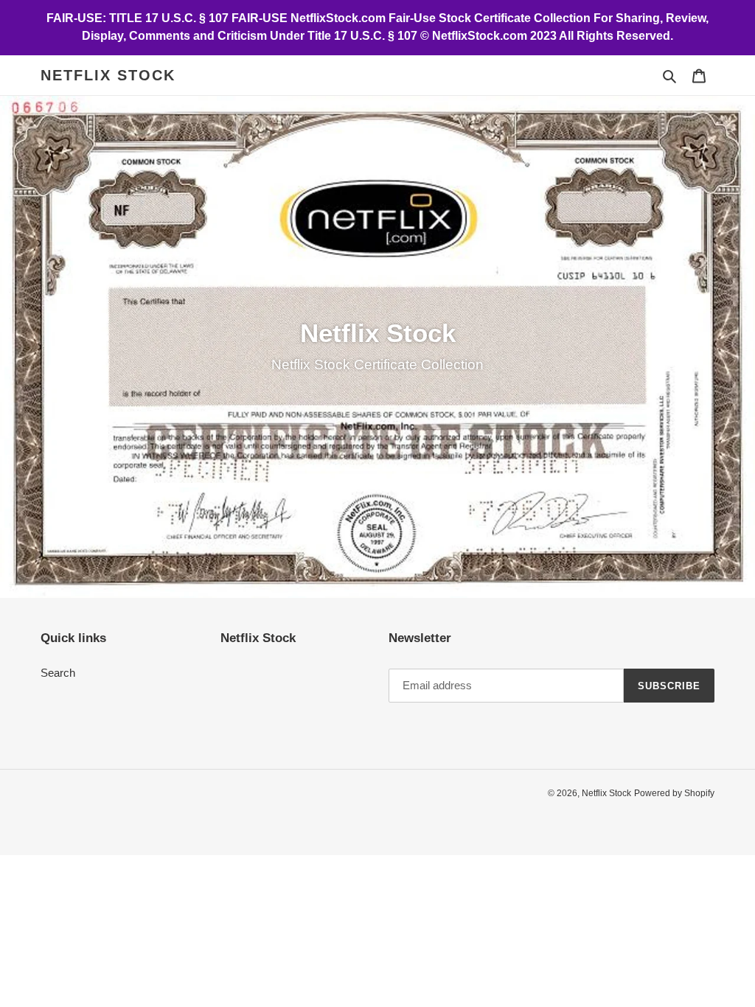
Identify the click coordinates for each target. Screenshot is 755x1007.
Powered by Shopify (674, 793)
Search (58, 672)
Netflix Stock (108, 75)
